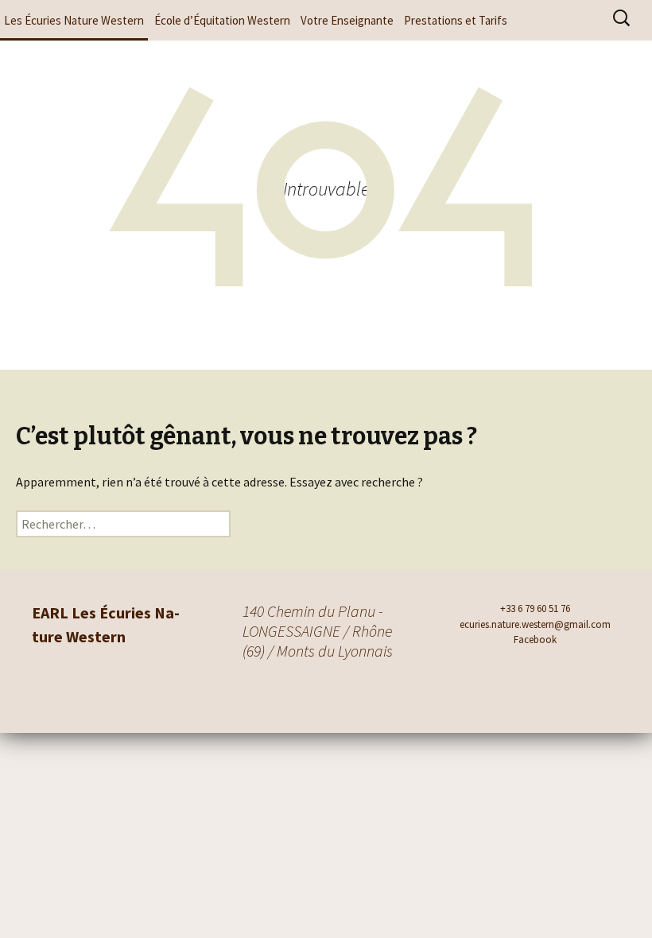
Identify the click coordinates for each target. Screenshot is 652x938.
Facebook (535, 639)
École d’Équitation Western (222, 20)
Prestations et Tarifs (455, 20)
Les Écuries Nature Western (74, 20)
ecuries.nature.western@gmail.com (535, 624)
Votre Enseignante (347, 20)
